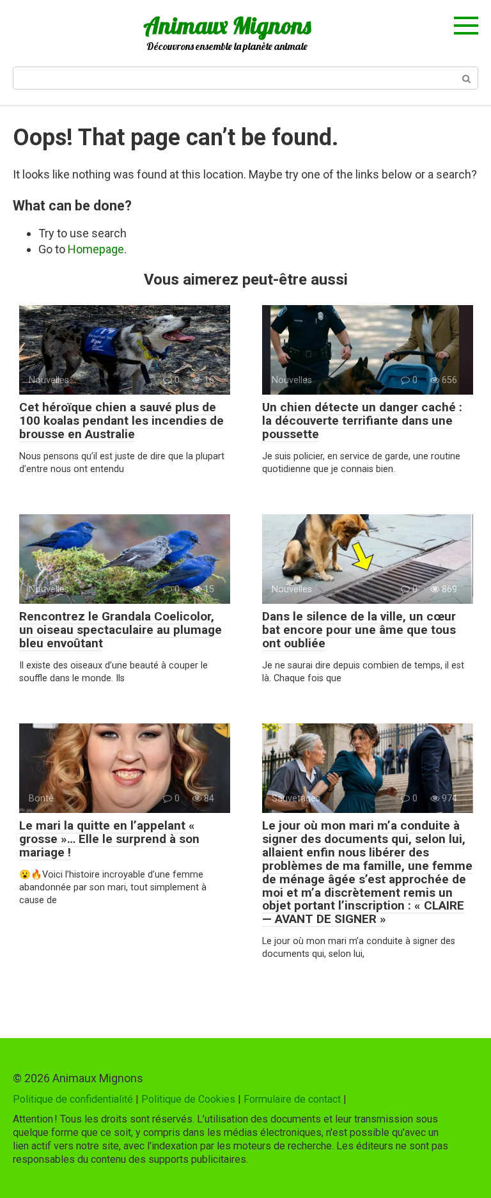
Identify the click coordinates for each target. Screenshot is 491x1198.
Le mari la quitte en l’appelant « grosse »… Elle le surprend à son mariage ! (109, 839)
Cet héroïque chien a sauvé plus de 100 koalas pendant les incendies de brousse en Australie (121, 420)
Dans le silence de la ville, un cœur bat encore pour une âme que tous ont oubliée (359, 629)
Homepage (96, 249)
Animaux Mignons (227, 25)
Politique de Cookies (188, 1099)
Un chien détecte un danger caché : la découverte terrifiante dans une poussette (362, 420)
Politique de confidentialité (73, 1099)
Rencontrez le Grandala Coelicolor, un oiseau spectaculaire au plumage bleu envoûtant (120, 629)
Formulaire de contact (292, 1099)
